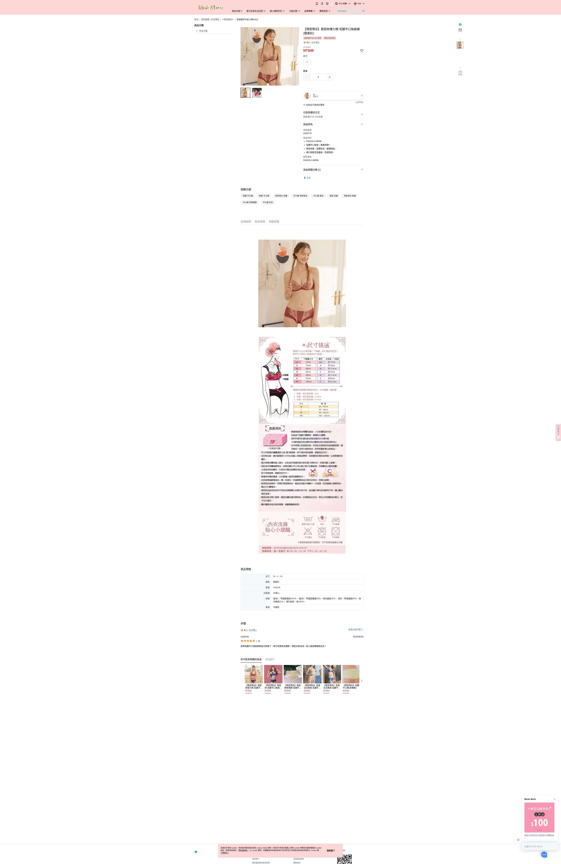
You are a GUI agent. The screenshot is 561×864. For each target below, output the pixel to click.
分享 (309, 178)
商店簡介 (255, 859)
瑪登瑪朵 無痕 (350, 196)
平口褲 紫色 (318, 196)
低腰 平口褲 (248, 196)
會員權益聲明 (298, 859)
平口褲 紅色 (268, 202)
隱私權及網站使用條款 (261, 863)
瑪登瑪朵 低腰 (281, 196)
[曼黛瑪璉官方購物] (210, 7)
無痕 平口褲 (264, 196)
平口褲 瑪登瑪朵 (300, 196)
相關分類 (246, 189)
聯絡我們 (296, 863)
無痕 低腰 (334, 196)
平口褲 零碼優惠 (250, 202)
